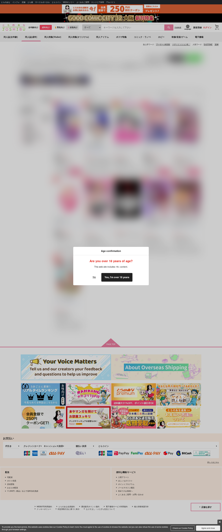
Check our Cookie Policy (183, 528)
